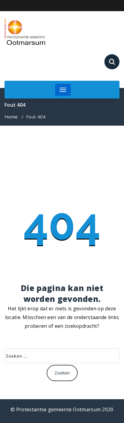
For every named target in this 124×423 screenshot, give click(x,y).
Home (11, 117)
